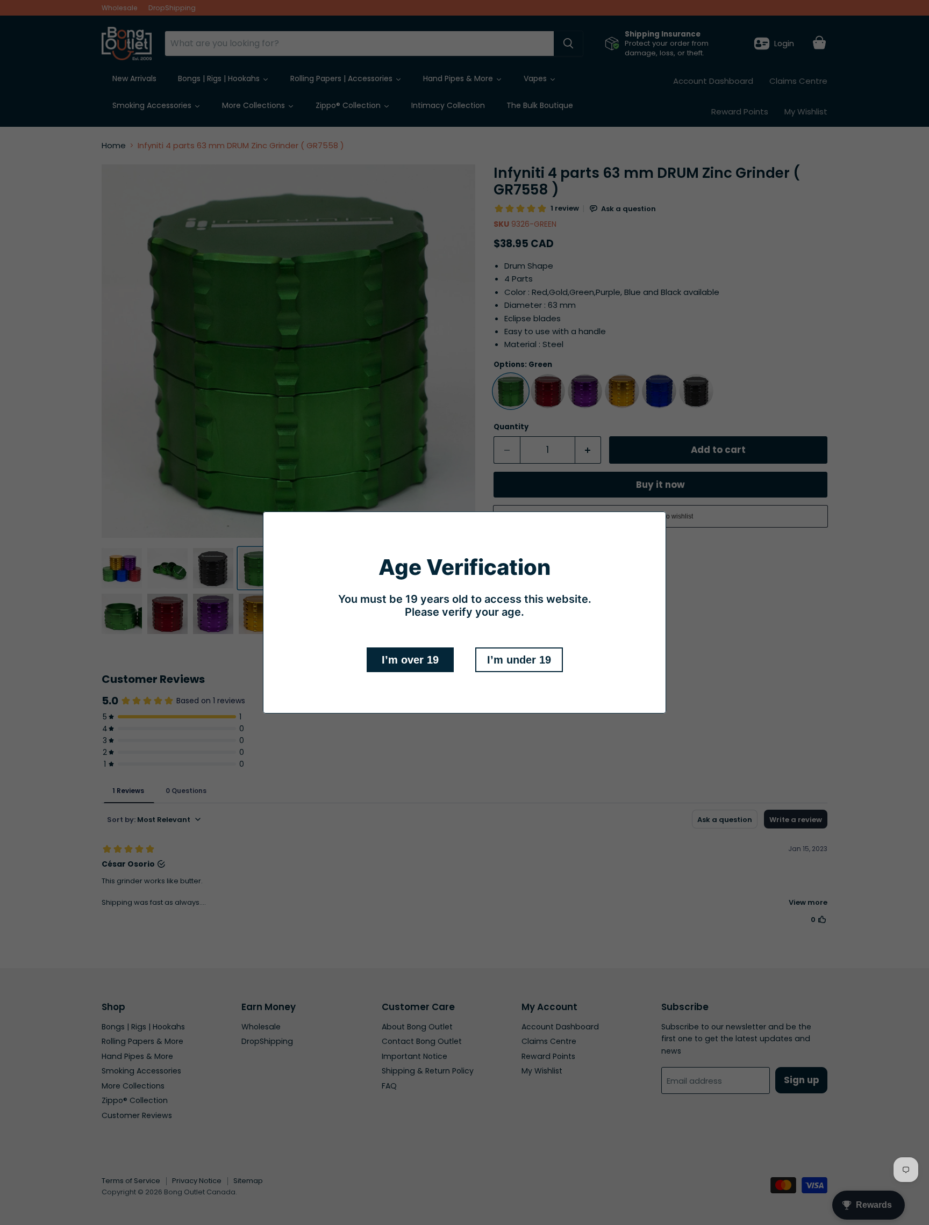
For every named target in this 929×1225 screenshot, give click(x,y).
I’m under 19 (519, 660)
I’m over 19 (410, 660)
